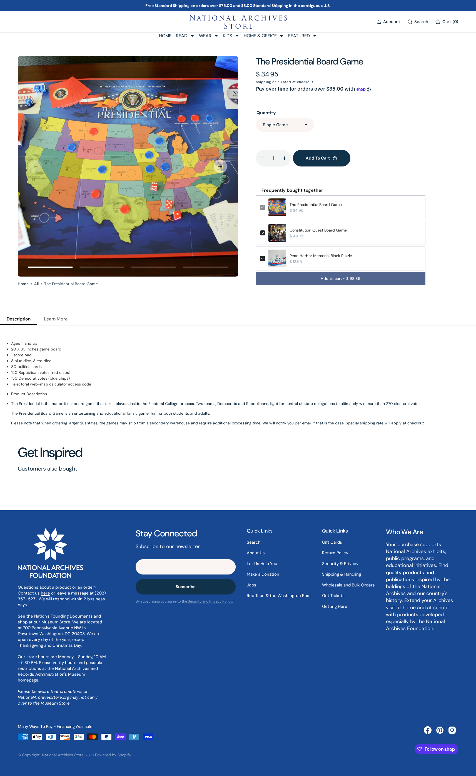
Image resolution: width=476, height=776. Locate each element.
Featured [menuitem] (299, 36)
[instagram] (452, 730)
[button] (388, 22)
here (45, 593)
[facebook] (428, 730)
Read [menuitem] (181, 36)
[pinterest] (440, 730)
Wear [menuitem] (205, 36)
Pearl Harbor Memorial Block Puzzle (321, 255)
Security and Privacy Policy (210, 601)
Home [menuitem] (165, 36)
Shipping (263, 82)
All (36, 283)
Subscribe (186, 587)
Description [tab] (19, 319)
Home (23, 283)
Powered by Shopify (113, 754)
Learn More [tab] (56, 319)
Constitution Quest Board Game (318, 230)
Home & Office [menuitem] (260, 36)
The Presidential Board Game (316, 204)
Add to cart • (340, 278)
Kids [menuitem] (227, 36)
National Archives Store (63, 754)
